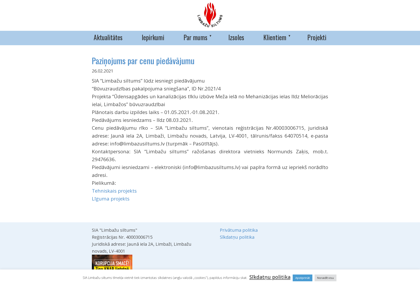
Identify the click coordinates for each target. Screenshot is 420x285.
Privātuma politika (239, 230)
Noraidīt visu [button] (325, 278)
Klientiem (274, 37)
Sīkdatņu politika (237, 237)
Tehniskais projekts (114, 190)
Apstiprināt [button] (302, 278)
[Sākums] (210, 14)
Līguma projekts (111, 198)
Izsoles (236, 37)
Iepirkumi (153, 37)
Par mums (195, 37)
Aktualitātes (108, 37)
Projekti (316, 37)
